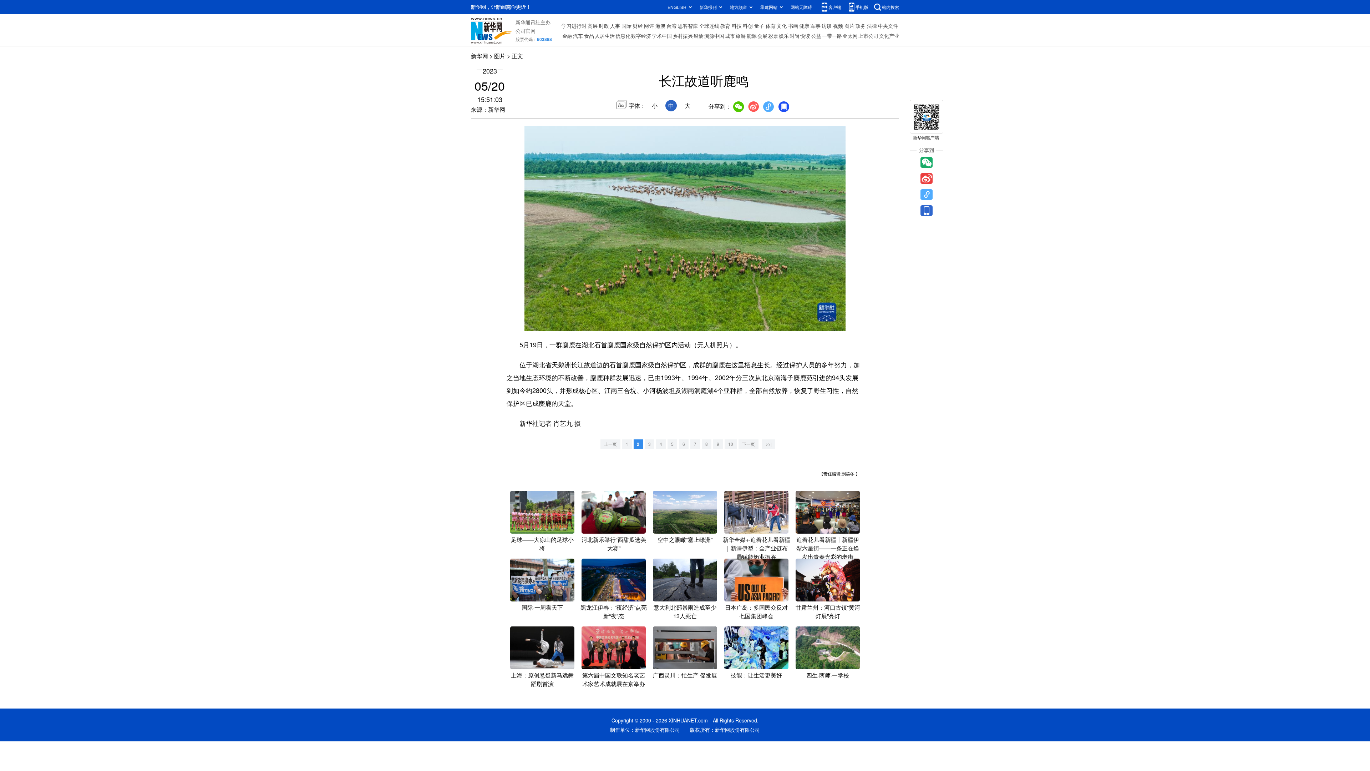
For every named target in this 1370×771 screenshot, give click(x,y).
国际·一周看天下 (542, 607)
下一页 (748, 444)
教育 (725, 25)
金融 (567, 35)
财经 (638, 25)
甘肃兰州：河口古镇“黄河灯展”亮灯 (828, 611)
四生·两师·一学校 (827, 675)
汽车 (578, 35)
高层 (593, 25)
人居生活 (605, 35)
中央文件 (888, 25)
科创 (748, 25)
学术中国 (662, 35)
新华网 (479, 56)
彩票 (773, 35)
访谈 (827, 25)
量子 (759, 25)
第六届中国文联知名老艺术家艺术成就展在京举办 (613, 679)
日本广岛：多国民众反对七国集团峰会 (756, 611)
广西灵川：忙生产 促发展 (685, 675)
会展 (762, 35)
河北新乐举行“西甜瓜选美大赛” (614, 543)
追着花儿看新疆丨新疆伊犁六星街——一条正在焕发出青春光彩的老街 (827, 548)
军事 (816, 25)
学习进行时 (574, 25)
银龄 (699, 35)
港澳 (660, 25)
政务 (861, 25)
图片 (849, 25)
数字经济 (641, 35)
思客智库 (688, 25)
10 (730, 444)
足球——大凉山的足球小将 (542, 543)
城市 (730, 35)
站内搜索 (890, 7)
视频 (838, 25)
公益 (816, 35)
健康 (804, 25)
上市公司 (868, 35)
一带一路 (832, 35)
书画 (793, 25)
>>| (769, 444)
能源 (752, 35)
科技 (737, 25)
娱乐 (784, 35)
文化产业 (889, 35)
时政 (604, 25)
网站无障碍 (801, 7)
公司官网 (526, 30)
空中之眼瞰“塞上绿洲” (685, 539)
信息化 (622, 35)
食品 (589, 35)
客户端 (834, 7)
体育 (771, 25)
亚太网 (850, 35)
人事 (615, 25)
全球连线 (709, 25)
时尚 (795, 35)
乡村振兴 (683, 35)
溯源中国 (714, 35)
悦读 (805, 35)
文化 (782, 25)
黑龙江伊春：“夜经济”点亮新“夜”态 (613, 611)
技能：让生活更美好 (756, 675)
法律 (872, 25)
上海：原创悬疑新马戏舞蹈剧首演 (542, 679)
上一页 (610, 444)
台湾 (671, 25)
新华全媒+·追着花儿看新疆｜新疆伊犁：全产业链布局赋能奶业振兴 (756, 548)
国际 (626, 25)
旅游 (741, 35)
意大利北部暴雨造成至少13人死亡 (685, 611)
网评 (649, 25)
